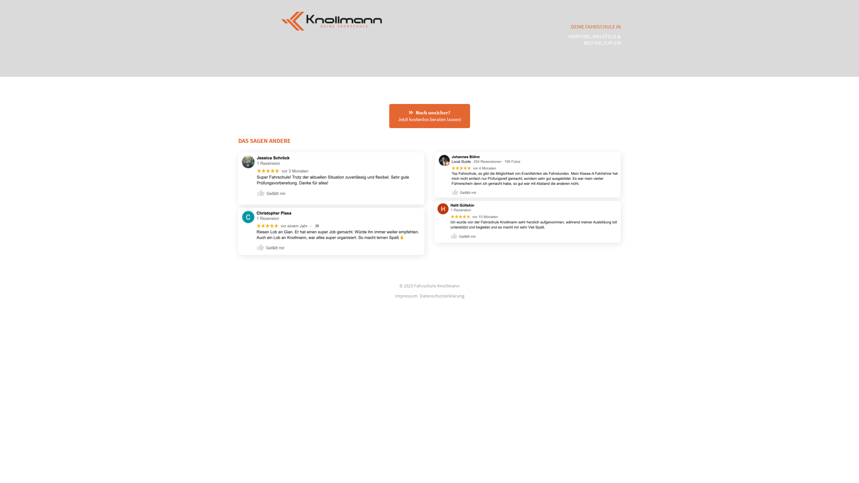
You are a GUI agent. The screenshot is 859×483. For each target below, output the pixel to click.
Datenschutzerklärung (442, 296)
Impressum (406, 296)
